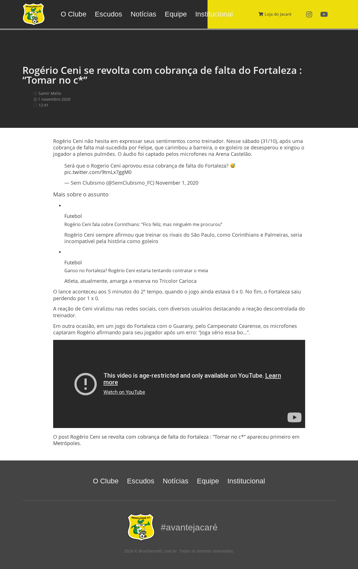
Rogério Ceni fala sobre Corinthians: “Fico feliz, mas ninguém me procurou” (143, 224)
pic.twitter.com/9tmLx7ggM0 (97, 172)
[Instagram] (309, 14)
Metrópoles (66, 443)
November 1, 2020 (177, 182)
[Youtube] (324, 14)
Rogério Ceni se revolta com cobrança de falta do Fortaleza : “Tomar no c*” (158, 436)
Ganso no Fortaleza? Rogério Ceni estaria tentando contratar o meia (136, 270)
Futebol (73, 216)
